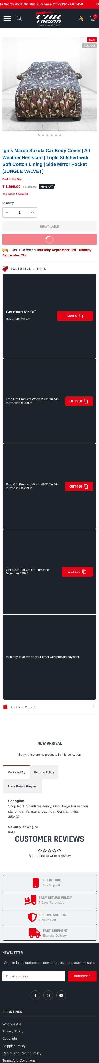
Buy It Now (69, 241)
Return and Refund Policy (21, 1053)
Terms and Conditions (19, 1060)
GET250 (75, 401)
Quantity (8, 203)
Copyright (9, 1038)
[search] (19, 18)
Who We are (11, 1024)
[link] (35, 995)
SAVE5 (72, 316)
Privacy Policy (12, 1031)
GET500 (74, 572)
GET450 (75, 486)
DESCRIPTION (23, 707)
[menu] (7, 18)
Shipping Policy (13, 1046)
